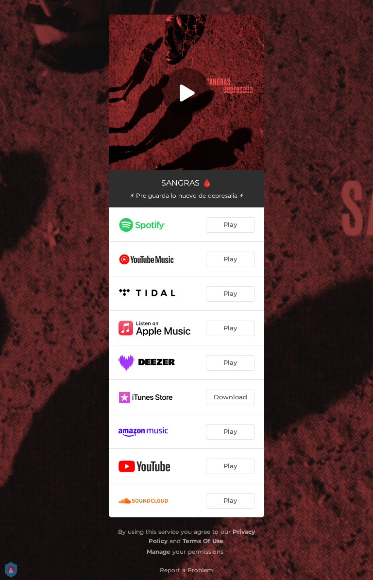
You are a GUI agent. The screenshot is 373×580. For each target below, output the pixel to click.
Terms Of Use (203, 541)
